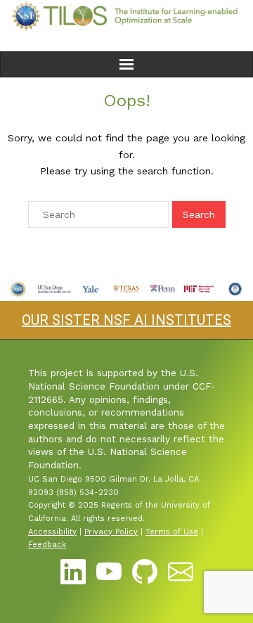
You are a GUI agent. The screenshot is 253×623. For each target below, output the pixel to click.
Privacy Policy (111, 532)
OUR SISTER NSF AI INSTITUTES (126, 320)
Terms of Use (171, 532)
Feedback (47, 544)
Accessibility (52, 532)
